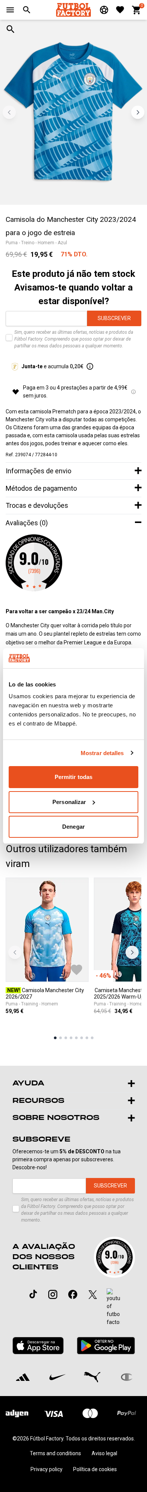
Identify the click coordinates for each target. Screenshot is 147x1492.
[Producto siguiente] (132, 952)
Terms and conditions (55, 1453)
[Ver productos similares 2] (60, 1038)
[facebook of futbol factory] (73, 1294)
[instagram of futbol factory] (53, 1294)
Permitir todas (73, 777)
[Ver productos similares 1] (55, 1038)
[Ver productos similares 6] (81, 1038)
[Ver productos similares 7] (87, 1038)
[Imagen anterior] (9, 112)
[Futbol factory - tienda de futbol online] (73, 9)
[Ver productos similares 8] (92, 1038)
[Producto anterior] (14, 952)
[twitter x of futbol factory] (93, 1294)
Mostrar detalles (102, 753)
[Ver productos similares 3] (65, 1038)
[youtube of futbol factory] (113, 1307)
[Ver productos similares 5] (76, 1038)
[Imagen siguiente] (137, 112)
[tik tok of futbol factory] (33, 1294)
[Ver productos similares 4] (71, 1038)
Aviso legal (104, 1453)
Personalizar (69, 802)
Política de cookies (95, 1469)
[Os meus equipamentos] (104, 10)
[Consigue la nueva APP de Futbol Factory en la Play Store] (106, 1345)
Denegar (73, 826)
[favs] (120, 9)
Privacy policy (47, 1469)
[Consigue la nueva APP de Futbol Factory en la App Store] (38, 1345)
